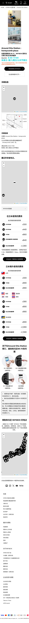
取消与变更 (6, 506)
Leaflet (16, 111)
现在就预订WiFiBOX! (14, 69)
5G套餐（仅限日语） (8, 555)
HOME (2, 7)
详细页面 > (8, 370)
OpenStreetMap (23, 111)
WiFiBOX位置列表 (10, 7)
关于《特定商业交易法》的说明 (11, 597)
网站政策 (5, 592)
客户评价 (5, 561)
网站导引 (5, 517)
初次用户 (5, 511)
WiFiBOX (6, 618)
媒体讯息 (5, 569)
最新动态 (5, 566)
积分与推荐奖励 (7, 509)
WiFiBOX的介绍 (7, 552)
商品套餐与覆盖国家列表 (9, 500)
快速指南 (5, 526)
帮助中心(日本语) (7, 529)
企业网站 (5, 584)
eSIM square (6, 603)
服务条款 (5, 587)
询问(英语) (6, 537)
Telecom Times (7, 600)
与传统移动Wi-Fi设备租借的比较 (11, 558)
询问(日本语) (6, 535)
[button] (14, 98)
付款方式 (5, 503)
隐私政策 (5, 589)
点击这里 (4, 480)
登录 (4, 540)
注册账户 (5, 543)
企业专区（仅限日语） (9, 514)
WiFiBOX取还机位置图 (9, 498)
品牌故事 (5, 563)
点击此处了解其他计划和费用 (14, 259)
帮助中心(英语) (7, 532)
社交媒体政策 (6, 595)
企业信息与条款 (7, 581)
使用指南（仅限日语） (9, 571)
